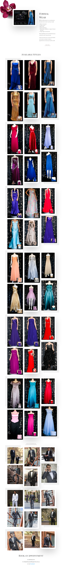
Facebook (32, 564)
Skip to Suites (48, 44)
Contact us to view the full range (31, 443)
